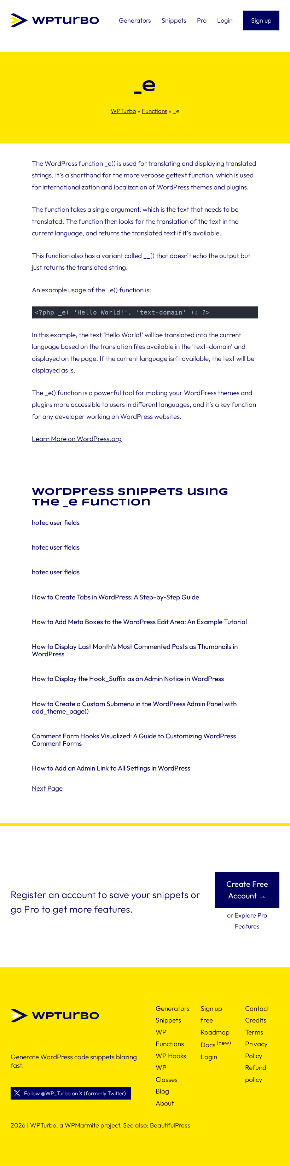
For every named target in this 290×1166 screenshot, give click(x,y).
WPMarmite (82, 1125)
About (165, 1102)
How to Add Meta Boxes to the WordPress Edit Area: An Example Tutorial (139, 622)
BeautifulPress (170, 1125)
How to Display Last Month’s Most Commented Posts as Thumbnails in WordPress (135, 650)
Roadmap (215, 1032)
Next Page (47, 788)
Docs (208, 1045)
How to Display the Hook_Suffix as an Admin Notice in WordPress (128, 678)
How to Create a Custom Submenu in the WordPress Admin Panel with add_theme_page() (134, 707)
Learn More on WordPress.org (77, 438)
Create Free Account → (247, 890)
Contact (257, 1008)
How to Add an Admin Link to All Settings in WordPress (111, 768)
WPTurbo (123, 111)
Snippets (168, 1020)
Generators (173, 1008)
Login (209, 1057)
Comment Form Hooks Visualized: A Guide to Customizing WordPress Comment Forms (134, 739)
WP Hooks (171, 1055)
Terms (254, 1032)
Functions (154, 111)
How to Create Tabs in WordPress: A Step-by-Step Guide (115, 597)
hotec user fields (56, 522)
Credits (255, 1020)
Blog (162, 1091)
